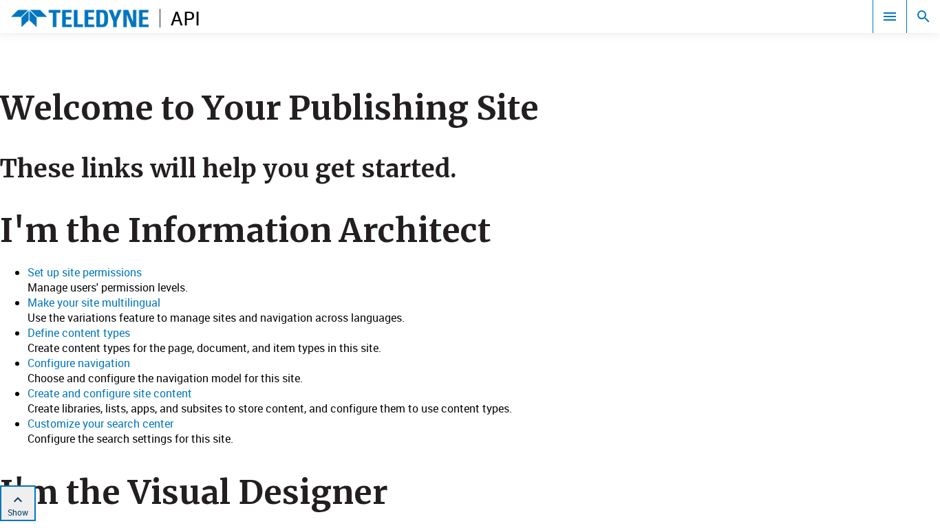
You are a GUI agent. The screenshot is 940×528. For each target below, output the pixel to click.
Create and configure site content (110, 393)
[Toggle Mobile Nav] (890, 16)
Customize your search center (100, 423)
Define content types (79, 332)
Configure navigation (79, 363)
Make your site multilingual (94, 302)
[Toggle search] (923, 16)
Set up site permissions (85, 272)
